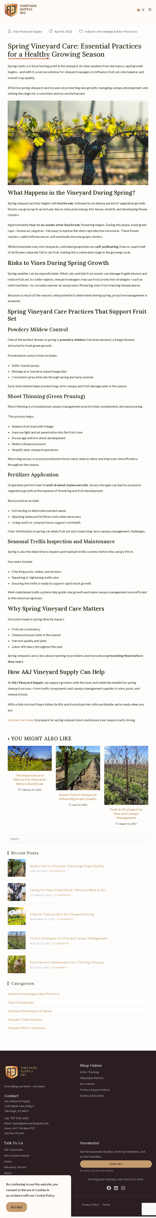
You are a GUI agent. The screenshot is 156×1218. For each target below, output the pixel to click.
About (8, 1173)
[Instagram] (123, 1188)
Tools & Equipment (21, 1002)
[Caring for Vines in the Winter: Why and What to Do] (16, 892)
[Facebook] (109, 1188)
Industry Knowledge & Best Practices (111, 31)
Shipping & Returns (92, 1078)
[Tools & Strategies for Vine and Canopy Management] (16, 940)
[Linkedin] (116, 1188)
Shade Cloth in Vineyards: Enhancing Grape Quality (78, 797)
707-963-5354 (19, 1118)
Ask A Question (13, 1150)
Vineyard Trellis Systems (25, 1019)
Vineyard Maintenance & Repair (30, 1011)
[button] (116, 1164)
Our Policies (87, 1084)
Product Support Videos (95, 1090)
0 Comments (57, 870)
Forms (8, 1162)
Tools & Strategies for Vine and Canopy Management (126, 813)
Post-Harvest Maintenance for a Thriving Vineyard (67, 962)
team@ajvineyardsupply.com (30, 1123)
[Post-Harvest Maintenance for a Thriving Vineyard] (16, 964)
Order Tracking (89, 1072)
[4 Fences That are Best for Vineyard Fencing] (16, 916)
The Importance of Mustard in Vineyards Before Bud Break (30, 779)
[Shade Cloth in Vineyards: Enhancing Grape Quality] (16, 868)
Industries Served (15, 1167)
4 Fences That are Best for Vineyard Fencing (62, 914)
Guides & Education (92, 1096)
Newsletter (89, 1143)
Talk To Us (13, 1143)
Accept (16, 1207)
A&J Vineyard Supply (27, 31)
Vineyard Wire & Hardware (27, 1028)
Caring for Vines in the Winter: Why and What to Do (67, 890)
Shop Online (91, 1065)
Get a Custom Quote (16, 1156)
